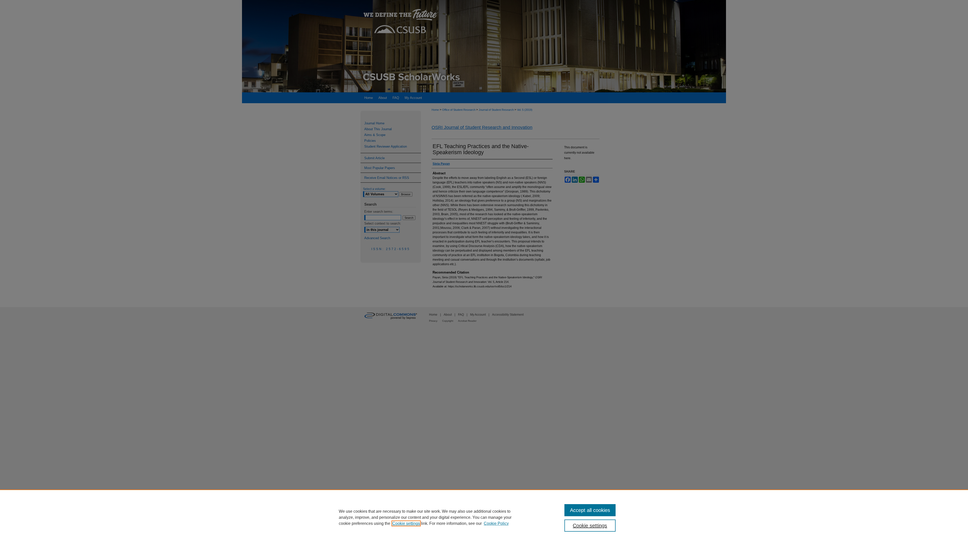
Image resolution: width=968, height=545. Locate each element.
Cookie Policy (496, 523)
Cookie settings (406, 523)
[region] (484, 517)
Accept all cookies (590, 510)
